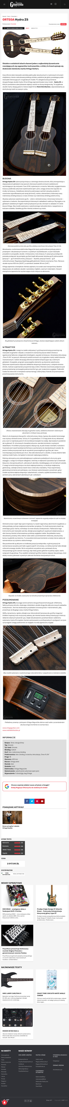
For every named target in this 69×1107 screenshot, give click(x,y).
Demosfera (4, 1074)
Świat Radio (39, 1086)
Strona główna (5, 1055)
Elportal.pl (38, 1084)
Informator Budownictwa (25, 1066)
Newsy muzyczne (6, 1062)
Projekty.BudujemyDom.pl (26, 1061)
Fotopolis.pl (56, 1061)
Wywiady (3, 1069)
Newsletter (4, 1086)
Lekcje (3, 1076)
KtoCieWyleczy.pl (57, 1069)
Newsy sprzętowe (6, 1057)
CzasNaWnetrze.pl (23, 1071)
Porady (3, 1079)
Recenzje (3, 1071)
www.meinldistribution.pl (11, 730)
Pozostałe (13, 24)
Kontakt (3, 1083)
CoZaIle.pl (21, 1064)
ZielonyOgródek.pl (23, 1069)
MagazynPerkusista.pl (42, 1064)
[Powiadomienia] (4, 1102)
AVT (63, 1100)
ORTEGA (63, 24)
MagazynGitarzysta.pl (41, 1061)
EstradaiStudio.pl (40, 1066)
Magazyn (3, 1081)
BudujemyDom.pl (23, 1059)
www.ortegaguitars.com (11, 728)
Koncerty (3, 1064)
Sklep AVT (49, 1100)
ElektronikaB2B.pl (40, 1077)
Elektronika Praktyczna (42, 1081)
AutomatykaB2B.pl (41, 1079)
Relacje (3, 1067)
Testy (2, 1060)
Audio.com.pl (39, 1059)
